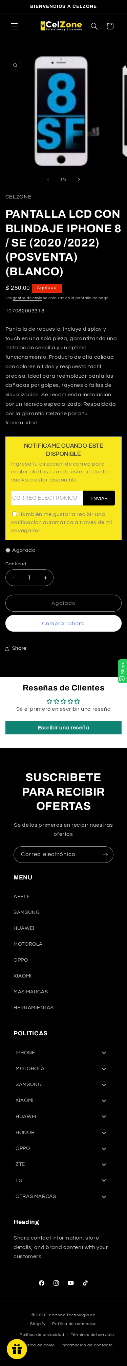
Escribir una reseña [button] (63, 727)
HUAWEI (24, 928)
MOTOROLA (28, 944)
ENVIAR (99, 498)
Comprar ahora (63, 623)
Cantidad (15, 564)
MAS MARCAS (31, 991)
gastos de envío (27, 298)
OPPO (21, 960)
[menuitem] (63, 1053)
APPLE (22, 896)
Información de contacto (87, 1345)
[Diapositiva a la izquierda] (48, 179)
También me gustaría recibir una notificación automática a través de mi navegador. (61, 522)
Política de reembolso (74, 1324)
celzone (57, 1315)
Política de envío (38, 1345)
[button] (14, 26)
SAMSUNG (27, 912)
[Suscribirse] (105, 854)
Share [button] (19, 648)
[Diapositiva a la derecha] (78, 179)
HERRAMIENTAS (34, 1007)
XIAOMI (23, 976)
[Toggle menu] (104, 1052)
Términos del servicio (92, 1335)
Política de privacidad (42, 1335)
